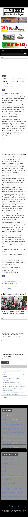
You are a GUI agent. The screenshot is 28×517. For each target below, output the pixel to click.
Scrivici (14, 508)
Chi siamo (8, 508)
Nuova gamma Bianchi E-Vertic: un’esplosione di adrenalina (11, 282)
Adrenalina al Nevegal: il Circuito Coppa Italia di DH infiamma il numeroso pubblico (14, 312)
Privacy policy (19, 508)
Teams (5, 397)
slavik (12, 86)
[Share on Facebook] (3, 90)
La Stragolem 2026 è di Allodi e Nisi (9, 422)
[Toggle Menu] (25, 54)
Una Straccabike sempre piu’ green (11, 382)
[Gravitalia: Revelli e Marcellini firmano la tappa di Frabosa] (14, 340)
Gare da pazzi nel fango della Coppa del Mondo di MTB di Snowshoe (13, 334)
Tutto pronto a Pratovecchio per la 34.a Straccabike (13, 437)
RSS (11, 508)
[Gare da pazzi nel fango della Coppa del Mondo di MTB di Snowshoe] (14, 319)
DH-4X (4, 76)
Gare (4, 367)
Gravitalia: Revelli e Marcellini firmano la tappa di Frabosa (13, 355)
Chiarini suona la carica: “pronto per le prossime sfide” (12, 288)
